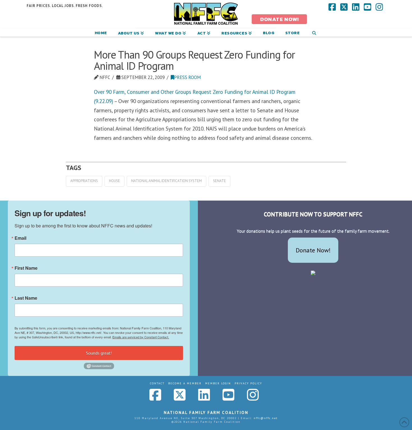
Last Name (26, 298)
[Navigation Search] (314, 32)
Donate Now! (313, 250)
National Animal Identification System (166, 180)
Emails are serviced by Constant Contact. (140, 337)
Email (20, 238)
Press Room (187, 77)
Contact (157, 383)
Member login (218, 383)
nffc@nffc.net (266, 418)
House (114, 180)
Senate (219, 180)
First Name (26, 268)
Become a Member (185, 383)
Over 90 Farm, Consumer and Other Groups (143, 91)
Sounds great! (99, 353)
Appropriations (84, 180)
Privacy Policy (248, 383)
